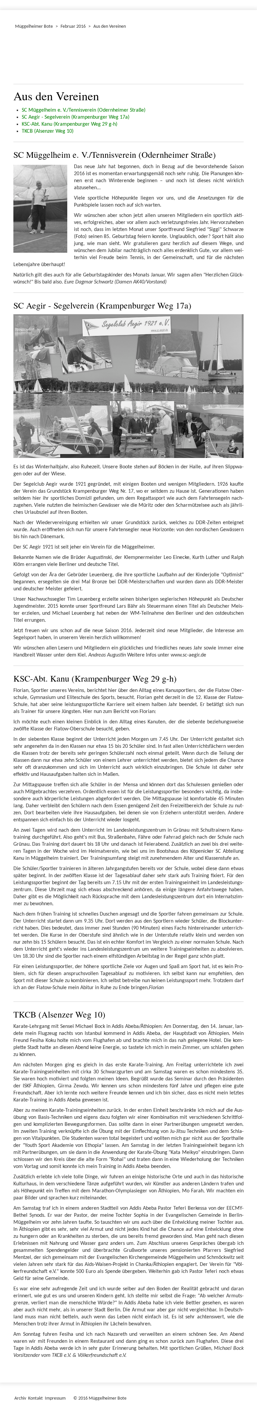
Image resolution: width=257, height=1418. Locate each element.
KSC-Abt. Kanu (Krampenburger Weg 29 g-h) (69, 124)
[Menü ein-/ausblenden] (247, 2)
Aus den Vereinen (109, 26)
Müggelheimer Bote (34, 26)
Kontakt (35, 1398)
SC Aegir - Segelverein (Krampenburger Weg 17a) (76, 117)
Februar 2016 (73, 26)
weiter (235, 58)
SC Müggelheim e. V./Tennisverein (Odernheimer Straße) (84, 110)
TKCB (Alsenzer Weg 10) (48, 131)
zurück (22, 58)
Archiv (20, 1398)
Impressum (55, 1398)
